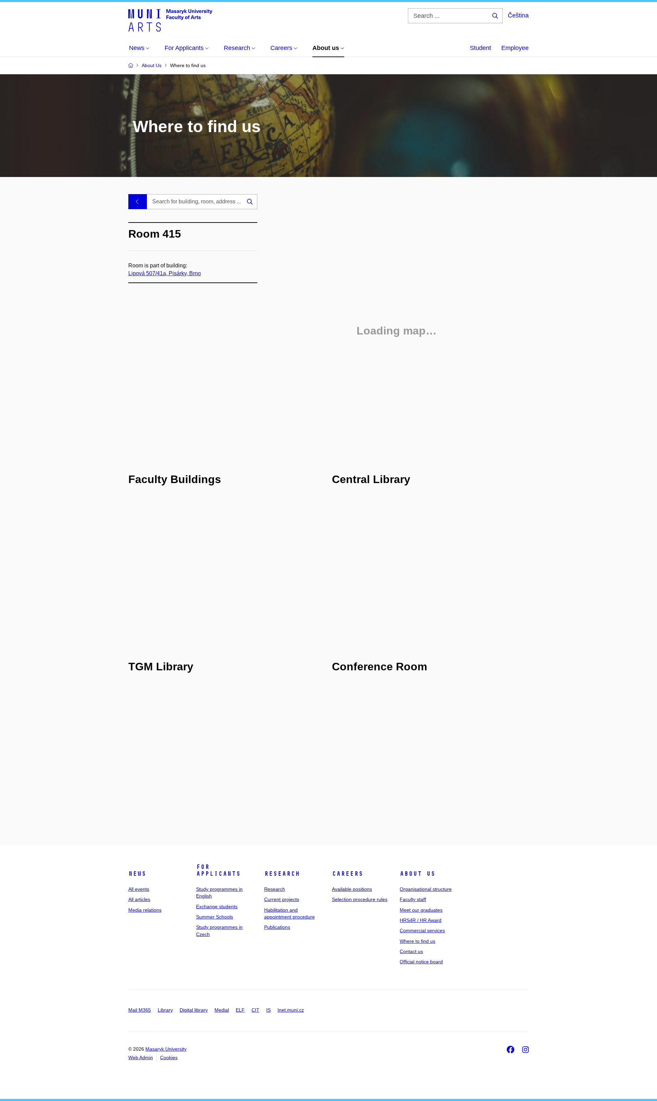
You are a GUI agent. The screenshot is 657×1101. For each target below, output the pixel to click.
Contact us (411, 951)
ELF (240, 1010)
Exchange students (216, 906)
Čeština (518, 15)
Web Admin (140, 1057)
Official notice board (421, 961)
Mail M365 (139, 1010)
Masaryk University (165, 1049)
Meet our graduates (421, 910)
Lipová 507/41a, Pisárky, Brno (164, 273)
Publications (277, 927)
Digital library (194, 1010)
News (137, 873)
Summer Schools (214, 917)
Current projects (281, 899)
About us (417, 873)
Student (480, 48)
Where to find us (417, 941)
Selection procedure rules (359, 899)
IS (268, 1010)
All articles (139, 899)
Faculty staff (413, 899)
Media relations (145, 910)
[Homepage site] (170, 19)
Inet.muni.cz (291, 1010)
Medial (222, 1010)
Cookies (169, 1057)
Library (165, 1010)
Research (282, 873)
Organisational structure (426, 889)
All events (138, 889)
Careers (347, 873)
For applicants (218, 870)
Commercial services (422, 930)
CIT (255, 1010)
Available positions (352, 889)
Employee (515, 48)
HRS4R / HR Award (420, 920)
